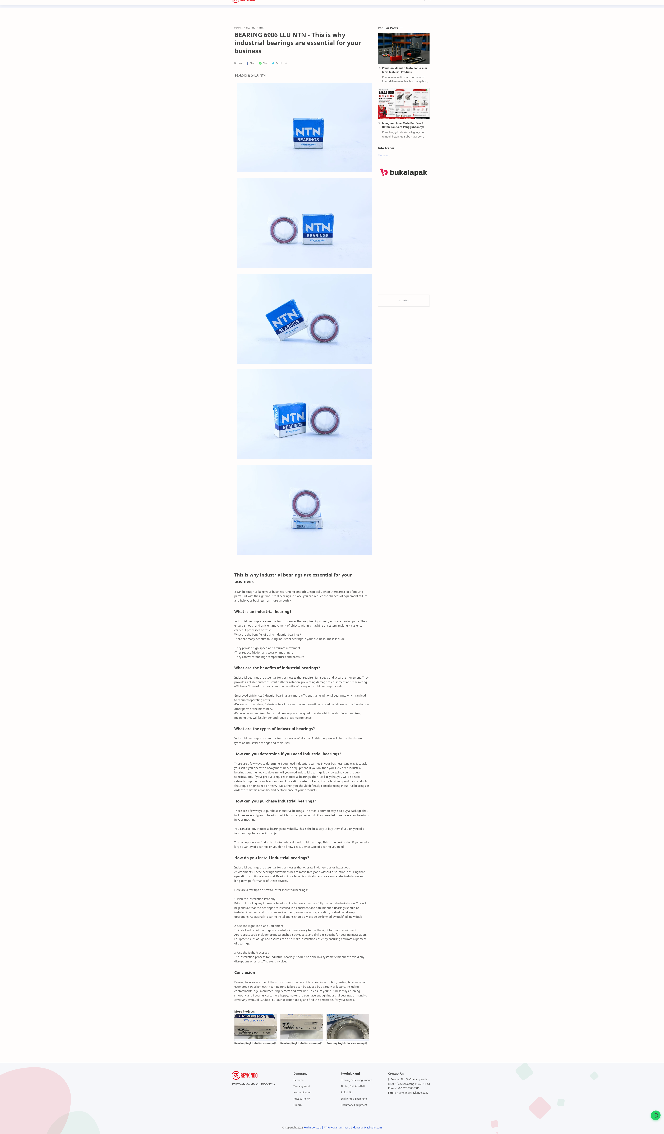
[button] (250, 63)
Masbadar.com (373, 1127)
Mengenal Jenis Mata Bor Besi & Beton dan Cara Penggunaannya (403, 125)
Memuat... (384, 155)
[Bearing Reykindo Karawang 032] (301, 1026)
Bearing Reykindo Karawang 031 (347, 1043)
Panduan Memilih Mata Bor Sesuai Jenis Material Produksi (404, 70)
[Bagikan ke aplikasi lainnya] (286, 63)
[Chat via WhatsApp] (656, 1115)
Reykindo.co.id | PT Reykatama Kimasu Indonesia (333, 1127)
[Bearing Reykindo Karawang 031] (348, 1026)
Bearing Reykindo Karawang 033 (255, 1043)
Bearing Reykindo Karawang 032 (301, 1043)
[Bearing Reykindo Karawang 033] (255, 1026)
